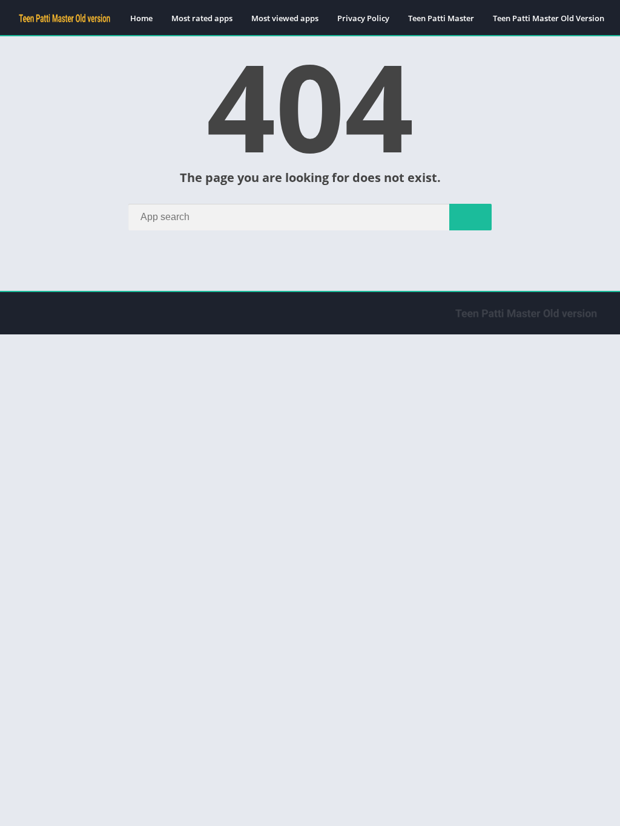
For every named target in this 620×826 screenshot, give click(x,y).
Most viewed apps (284, 18)
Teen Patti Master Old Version (548, 18)
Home (141, 18)
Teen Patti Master (441, 18)
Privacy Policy (363, 18)
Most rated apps (201, 18)
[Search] (470, 217)
